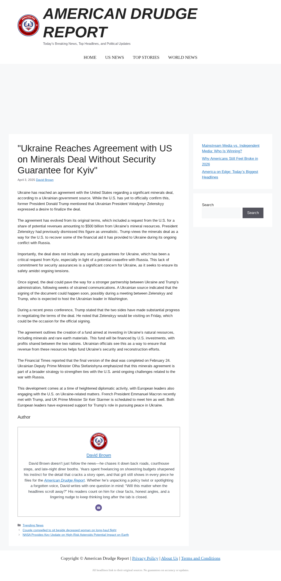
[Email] (98, 507)
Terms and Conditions (200, 558)
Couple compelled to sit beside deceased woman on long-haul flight (69, 530)
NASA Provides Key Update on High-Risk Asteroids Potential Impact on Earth (76, 534)
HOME (90, 57)
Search (208, 205)
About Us (169, 558)
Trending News (33, 525)
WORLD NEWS (182, 57)
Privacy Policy (145, 558)
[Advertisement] (140, 97)
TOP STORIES (146, 57)
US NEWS (114, 57)
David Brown (45, 180)
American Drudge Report (64, 480)
